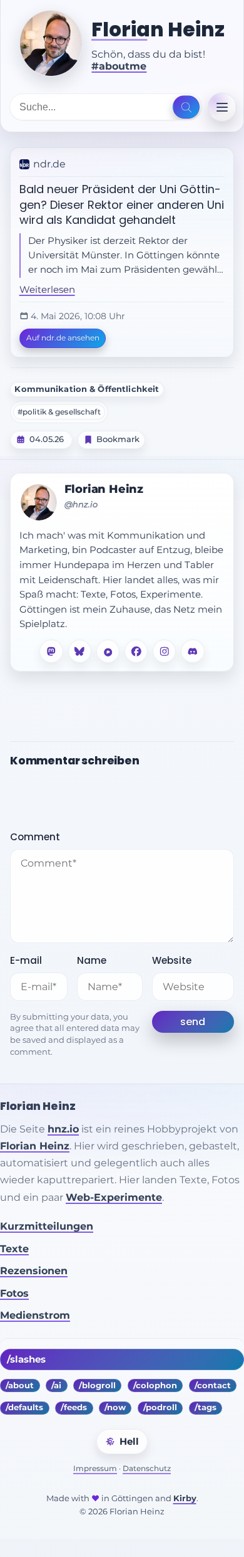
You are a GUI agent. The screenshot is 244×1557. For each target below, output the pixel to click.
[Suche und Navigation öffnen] (186, 107)
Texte (14, 1249)
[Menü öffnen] (222, 107)
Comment (35, 836)
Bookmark (118, 439)
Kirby (184, 1498)
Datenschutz (147, 1468)
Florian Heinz (158, 30)
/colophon (155, 1385)
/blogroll (97, 1385)
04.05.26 (46, 439)
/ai (56, 1385)
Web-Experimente (114, 1197)
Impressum (95, 1468)
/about (20, 1385)
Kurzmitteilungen (46, 1226)
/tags (205, 1407)
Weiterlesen (47, 289)
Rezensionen (34, 1271)
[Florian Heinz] (50, 43)
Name (91, 960)
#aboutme (118, 66)
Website (171, 960)
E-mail (26, 960)
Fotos (14, 1293)
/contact (213, 1385)
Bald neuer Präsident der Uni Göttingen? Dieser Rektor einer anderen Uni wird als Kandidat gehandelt (121, 204)
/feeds (74, 1407)
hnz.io (63, 1129)
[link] (122, 252)
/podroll (160, 1407)
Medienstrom (35, 1315)
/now (115, 1407)
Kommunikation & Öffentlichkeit (86, 389)
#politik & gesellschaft (59, 412)
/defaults (24, 1407)
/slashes (26, 1359)
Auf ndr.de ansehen (62, 337)
